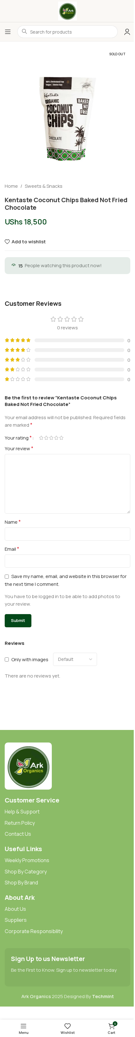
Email (12, 548)
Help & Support (22, 811)
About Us (15, 908)
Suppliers (16, 919)
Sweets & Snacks (43, 186)
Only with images (29, 659)
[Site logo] (67, 10)
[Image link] (28, 765)
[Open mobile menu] (8, 31)
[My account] (127, 31)
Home (11, 186)
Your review (19, 448)
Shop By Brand (21, 882)
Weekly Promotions (27, 860)
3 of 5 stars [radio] (51, 437)
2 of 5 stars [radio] (46, 437)
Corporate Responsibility (34, 931)
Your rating (18, 437)
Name (13, 521)
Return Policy (20, 822)
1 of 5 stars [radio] (41, 437)
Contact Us (18, 833)
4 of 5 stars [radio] (56, 437)
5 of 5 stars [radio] (61, 437)
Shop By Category (26, 871)
